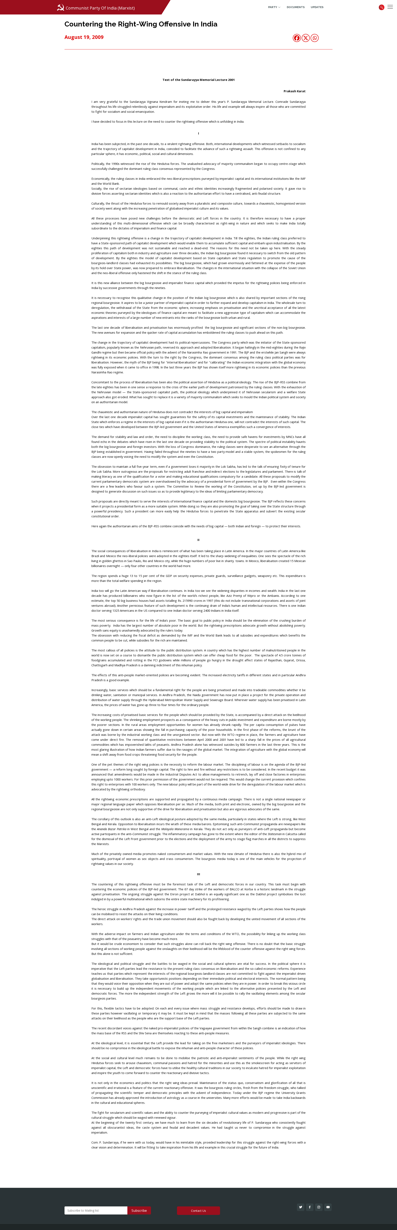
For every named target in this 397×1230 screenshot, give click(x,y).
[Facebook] (297, 38)
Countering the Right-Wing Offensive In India (141, 24)
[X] (306, 38)
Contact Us (198, 1211)
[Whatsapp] (315, 38)
